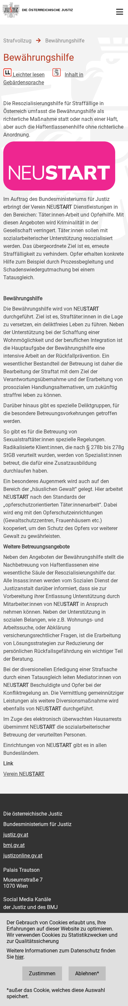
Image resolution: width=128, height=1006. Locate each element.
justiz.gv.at (15, 835)
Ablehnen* (87, 973)
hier (19, 957)
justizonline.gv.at (22, 855)
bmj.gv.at (14, 845)
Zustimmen (42, 973)
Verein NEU (24, 774)
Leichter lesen (29, 75)
